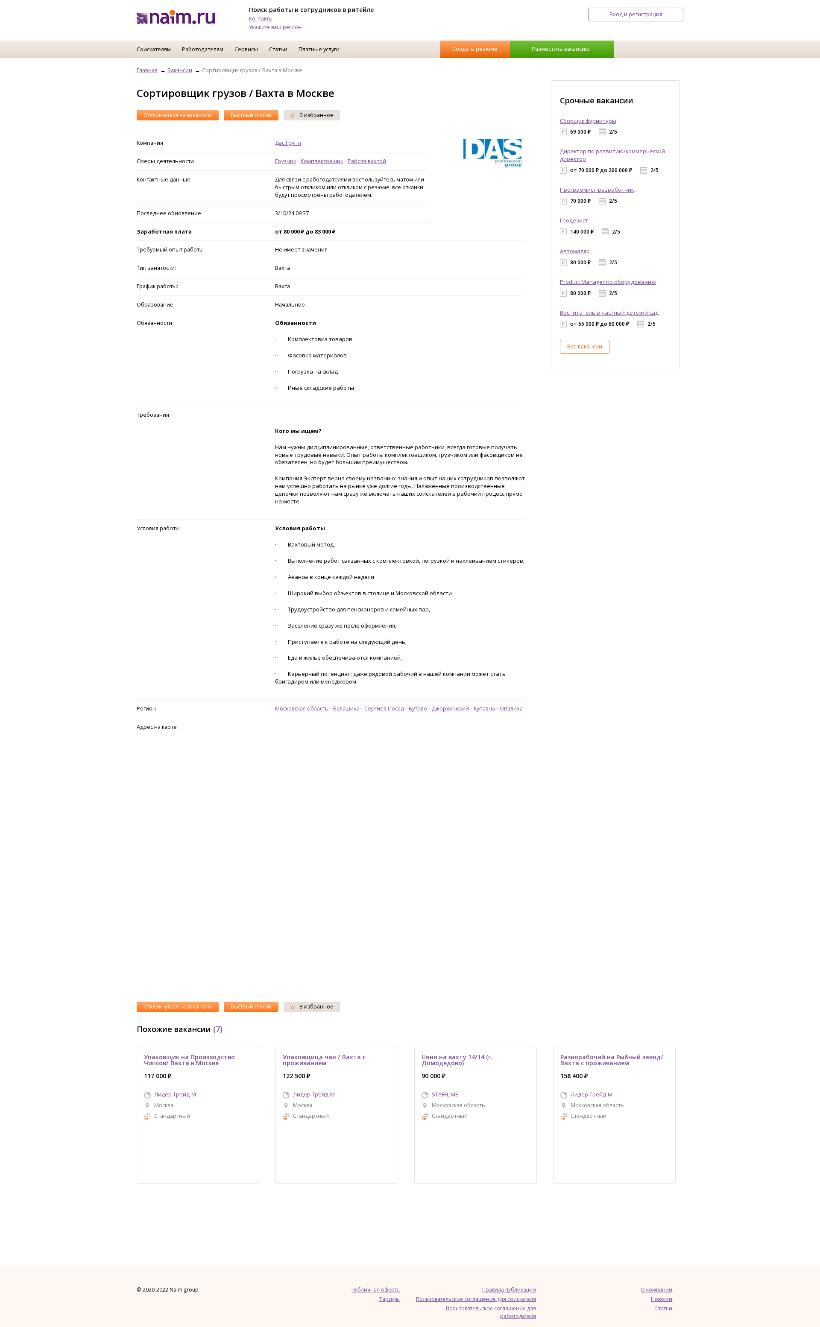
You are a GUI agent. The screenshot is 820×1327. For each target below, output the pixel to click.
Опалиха (511, 708)
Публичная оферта (375, 1289)
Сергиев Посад (384, 708)
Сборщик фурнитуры (588, 121)
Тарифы (389, 1299)
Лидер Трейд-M (175, 1094)
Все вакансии (584, 346)
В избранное (315, 115)
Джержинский (450, 708)
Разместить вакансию (561, 49)
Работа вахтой (367, 161)
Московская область (301, 708)
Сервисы (246, 49)
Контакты (260, 18)
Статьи (278, 49)
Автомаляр (575, 251)
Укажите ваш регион (275, 27)
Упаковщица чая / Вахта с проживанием (324, 1060)
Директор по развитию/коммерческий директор (612, 155)
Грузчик (285, 161)
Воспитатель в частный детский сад (609, 312)
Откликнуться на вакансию (178, 115)
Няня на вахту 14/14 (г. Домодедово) (457, 1060)
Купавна (484, 708)
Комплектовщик (322, 161)
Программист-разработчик (597, 189)
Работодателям (202, 49)
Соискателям (154, 49)
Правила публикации (509, 1289)
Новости (661, 1299)
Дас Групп (288, 142)
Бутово (418, 708)
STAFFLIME (445, 1094)
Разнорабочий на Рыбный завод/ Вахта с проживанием (611, 1060)
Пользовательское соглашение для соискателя (476, 1299)
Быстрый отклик (251, 115)
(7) (218, 1029)
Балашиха (346, 708)
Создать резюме (475, 49)
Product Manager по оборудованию (608, 282)
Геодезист (574, 220)
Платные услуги (319, 49)
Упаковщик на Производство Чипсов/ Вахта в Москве (189, 1060)
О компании (656, 1289)
